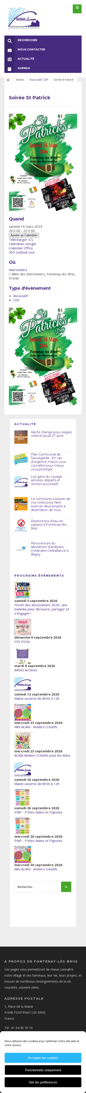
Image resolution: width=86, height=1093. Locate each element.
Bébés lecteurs (25, 670)
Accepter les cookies (43, 1058)
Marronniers (18, 270)
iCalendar (16, 248)
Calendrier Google (22, 244)
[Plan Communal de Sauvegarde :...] (21, 459)
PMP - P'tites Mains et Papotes (38, 812)
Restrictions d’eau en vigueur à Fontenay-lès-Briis (49, 525)
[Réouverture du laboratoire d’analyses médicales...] (21, 548)
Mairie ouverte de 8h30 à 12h (36, 698)
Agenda (24, 68)
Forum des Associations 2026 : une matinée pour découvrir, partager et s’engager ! (41, 609)
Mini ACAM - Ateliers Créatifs (36, 727)
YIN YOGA (22, 641)
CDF (45, 80)
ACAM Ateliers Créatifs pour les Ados (42, 755)
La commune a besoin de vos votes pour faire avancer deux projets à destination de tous (50, 504)
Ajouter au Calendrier (24, 235)
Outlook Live (25, 252)
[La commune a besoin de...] (21, 503)
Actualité (26, 58)
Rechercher (27, 40)
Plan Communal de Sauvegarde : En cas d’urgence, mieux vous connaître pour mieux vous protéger (48, 461)
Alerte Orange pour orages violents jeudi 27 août (51, 434)
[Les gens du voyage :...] (21, 481)
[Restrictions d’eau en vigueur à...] (21, 526)
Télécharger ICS (21, 239)
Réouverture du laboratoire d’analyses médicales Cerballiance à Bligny (50, 548)
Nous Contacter (31, 49)
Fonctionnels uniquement (43, 1070)
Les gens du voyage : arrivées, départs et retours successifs (47, 480)
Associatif (36, 80)
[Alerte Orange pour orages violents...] (21, 437)
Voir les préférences (43, 1082)
